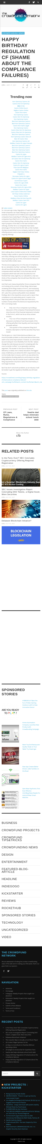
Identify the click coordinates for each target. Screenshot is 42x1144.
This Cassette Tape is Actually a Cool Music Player (22, 1040)
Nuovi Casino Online (21, 196)
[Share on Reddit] (31, 87)
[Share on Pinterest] (34, 85)
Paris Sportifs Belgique (21, 167)
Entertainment (15, 862)
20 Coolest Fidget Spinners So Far (17, 1042)
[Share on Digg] (34, 87)
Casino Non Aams (21, 112)
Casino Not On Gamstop (21, 117)
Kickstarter (12, 893)
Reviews (9, 900)
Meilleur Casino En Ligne (21, 189)
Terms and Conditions (13, 1008)
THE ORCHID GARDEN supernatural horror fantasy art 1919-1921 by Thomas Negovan (23, 1112)
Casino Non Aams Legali (21, 126)
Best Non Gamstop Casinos (21, 121)
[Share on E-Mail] (38, 87)
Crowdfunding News (13, 33)
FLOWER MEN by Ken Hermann (16, 1109)
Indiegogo (10, 886)
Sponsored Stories (19, 915)
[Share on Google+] (31, 85)
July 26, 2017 (10, 497)
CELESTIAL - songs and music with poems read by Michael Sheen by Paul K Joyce (22, 1106)
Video (6, 937)
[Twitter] (33, 2)
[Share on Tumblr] (38, 85)
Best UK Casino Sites (21, 139)
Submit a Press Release (13, 1006)
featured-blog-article (15, 870)
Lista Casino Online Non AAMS (21, 192)
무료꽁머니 (21, 174)
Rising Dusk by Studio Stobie (15, 1094)
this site (29, 390)
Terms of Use (10, 1011)
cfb (3, 85)
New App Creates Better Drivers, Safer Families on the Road (30, 769)
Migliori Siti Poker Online (21, 172)
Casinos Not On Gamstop (21, 104)
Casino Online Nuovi (21, 108)
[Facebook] (29, 2)
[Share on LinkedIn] (23, 87)
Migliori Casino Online (21, 110)
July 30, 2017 (10, 466)
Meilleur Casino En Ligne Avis (21, 156)
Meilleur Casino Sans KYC (21, 200)
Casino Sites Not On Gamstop (21, 130)
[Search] (4, 2)
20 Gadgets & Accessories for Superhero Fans (20, 1050)
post (6, 390)
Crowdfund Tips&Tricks (12, 839)
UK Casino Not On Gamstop (21, 159)
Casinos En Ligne (21, 205)
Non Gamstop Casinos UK (21, 102)
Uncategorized (15, 929)
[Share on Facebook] (23, 85)
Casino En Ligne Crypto (21, 165)
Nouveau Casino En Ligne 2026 (21, 187)
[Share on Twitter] (27, 85)
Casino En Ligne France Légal (21, 178)
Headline (9, 879)
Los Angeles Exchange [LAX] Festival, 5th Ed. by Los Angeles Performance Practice (23, 1101)
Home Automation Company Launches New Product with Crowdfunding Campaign (30, 726)
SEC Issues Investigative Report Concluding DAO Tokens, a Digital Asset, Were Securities (21, 491)
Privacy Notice (10, 1003)
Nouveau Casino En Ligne (21, 176)
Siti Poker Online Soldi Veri (21, 194)
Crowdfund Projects (21, 830)
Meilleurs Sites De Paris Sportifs (21, 198)
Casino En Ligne (21, 154)
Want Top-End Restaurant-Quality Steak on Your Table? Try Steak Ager (31, 747)
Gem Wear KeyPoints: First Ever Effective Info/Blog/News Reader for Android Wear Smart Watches (31, 793)
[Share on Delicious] (27, 87)
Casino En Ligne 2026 (21, 183)
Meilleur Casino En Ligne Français (21, 143)
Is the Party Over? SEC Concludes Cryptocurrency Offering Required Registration (18, 460)
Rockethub (11, 908)
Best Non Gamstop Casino (21, 150)
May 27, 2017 (11, 85)
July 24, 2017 (10, 523)
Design (7, 854)
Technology (12, 922)
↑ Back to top (21, 1141)
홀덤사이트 (21, 106)
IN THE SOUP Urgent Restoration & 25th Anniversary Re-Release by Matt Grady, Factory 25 (22, 1117)
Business (9, 823)
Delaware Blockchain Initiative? (16, 521)
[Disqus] (21, 577)
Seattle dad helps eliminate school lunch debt (21, 1052)
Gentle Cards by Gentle (13, 1120)
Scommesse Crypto (21, 181)
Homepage (9, 991)
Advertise (9, 988)
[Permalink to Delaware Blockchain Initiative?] (21, 535)
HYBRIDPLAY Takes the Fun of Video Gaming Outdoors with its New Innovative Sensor (29, 704)
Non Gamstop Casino (21, 115)
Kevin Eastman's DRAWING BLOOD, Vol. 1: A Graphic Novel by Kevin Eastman (20, 1128)
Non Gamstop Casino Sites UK (21, 137)
